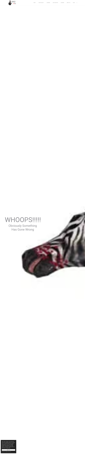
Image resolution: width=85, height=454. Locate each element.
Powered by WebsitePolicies (6, 451)
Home (34, 2)
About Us (68, 2)
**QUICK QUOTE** (41, 2)
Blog (74, 2)
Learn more (8, 447)
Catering (48, 2)
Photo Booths (55, 2)
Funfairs (62, 2)
